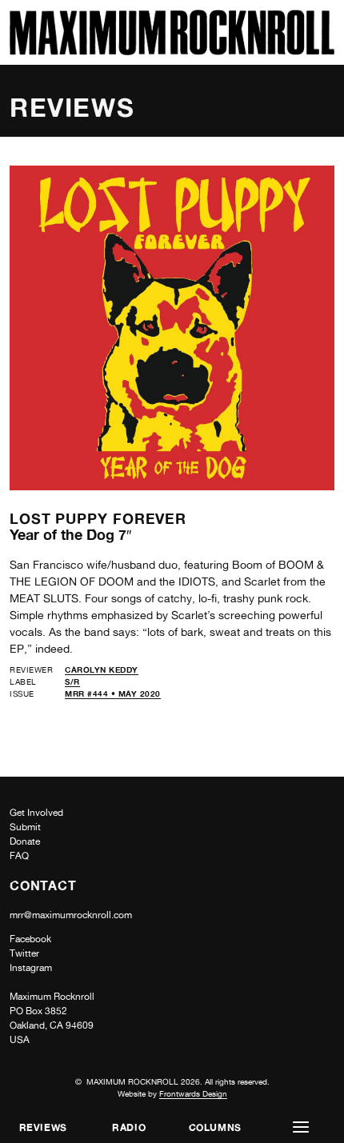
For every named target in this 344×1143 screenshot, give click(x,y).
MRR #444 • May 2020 (113, 693)
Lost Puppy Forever (98, 518)
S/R (72, 681)
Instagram (31, 967)
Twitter (24, 953)
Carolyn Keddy (101, 669)
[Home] (172, 50)
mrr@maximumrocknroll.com (71, 915)
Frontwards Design (193, 1093)
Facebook (30, 939)
